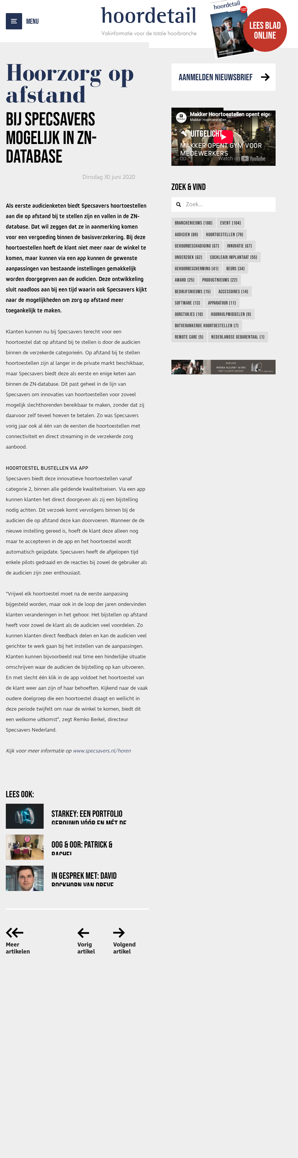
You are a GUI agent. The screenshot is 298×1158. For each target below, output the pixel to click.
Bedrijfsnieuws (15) (193, 291)
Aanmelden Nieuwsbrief (216, 77)
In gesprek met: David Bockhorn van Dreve (84, 878)
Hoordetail (149, 15)
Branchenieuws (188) (193, 222)
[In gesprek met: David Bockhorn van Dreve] (25, 878)
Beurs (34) (235, 268)
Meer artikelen (18, 948)
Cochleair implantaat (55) (233, 257)
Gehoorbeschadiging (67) (197, 245)
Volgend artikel (124, 948)
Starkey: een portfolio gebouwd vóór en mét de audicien (89, 816)
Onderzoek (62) (188, 257)
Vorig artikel (86, 948)
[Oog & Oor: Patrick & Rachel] (25, 847)
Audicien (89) (186, 234)
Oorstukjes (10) (189, 314)
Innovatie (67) (239, 245)
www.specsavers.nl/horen (102, 751)
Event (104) (230, 222)
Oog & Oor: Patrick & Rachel (82, 847)
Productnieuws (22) (219, 279)
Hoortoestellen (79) (224, 234)
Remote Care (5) (189, 336)
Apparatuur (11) (222, 302)
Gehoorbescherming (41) (197, 268)
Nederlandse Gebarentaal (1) (238, 336)
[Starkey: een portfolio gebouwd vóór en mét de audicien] (25, 816)
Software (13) (187, 302)
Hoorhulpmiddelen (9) (231, 314)
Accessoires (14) (233, 291)
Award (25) (184, 279)
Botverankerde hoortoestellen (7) (207, 325)
